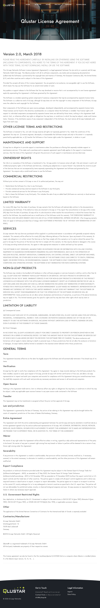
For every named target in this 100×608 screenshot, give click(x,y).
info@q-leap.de (40, 597)
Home (28, 4)
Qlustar (38, 4)
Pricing (58, 4)
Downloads (81, 4)
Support (68, 4)
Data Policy (72, 594)
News (48, 4)
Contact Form (40, 595)
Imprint (70, 592)
